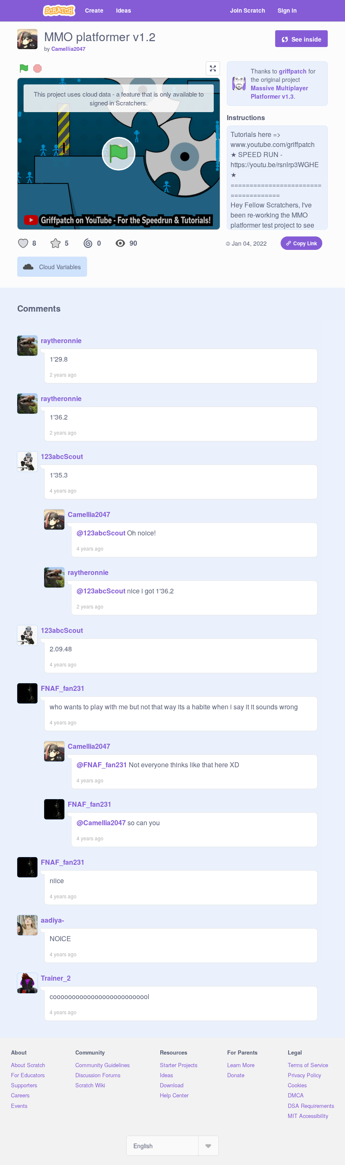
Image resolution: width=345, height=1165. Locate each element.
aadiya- (52, 920)
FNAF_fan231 (63, 688)
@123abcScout (101, 533)
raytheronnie (61, 340)
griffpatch (293, 71)
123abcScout (62, 456)
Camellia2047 (68, 48)
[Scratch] (59, 10)
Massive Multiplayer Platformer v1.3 (279, 92)
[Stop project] (37, 68)
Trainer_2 (56, 978)
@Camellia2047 (101, 822)
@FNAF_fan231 (102, 764)
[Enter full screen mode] (213, 68)
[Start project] (24, 68)
